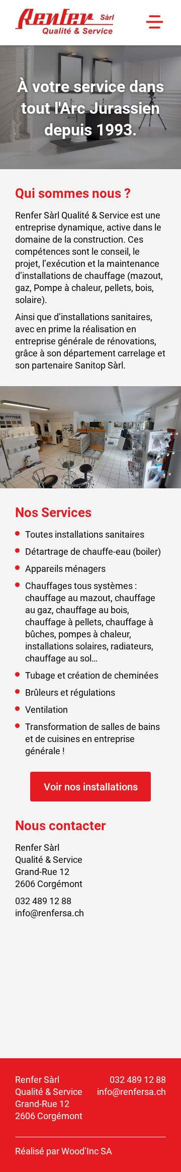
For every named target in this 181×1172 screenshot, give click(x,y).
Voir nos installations (91, 786)
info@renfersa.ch (131, 1091)
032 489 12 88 (138, 1079)
